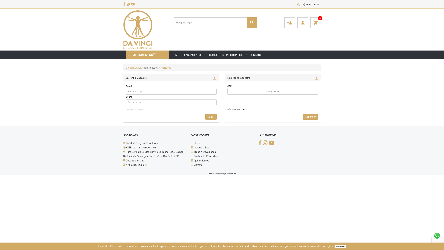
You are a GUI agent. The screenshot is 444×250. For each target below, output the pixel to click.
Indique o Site (201, 147)
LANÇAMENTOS (193, 55)
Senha (129, 97)
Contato (198, 164)
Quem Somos (201, 160)
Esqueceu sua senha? (135, 110)
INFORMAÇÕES (235, 55)
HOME (175, 55)
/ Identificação (149, 67)
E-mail (129, 86)
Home (196, 143)
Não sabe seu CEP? (237, 109)
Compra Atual (133, 67)
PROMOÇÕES (216, 55)
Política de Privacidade (251, 246)
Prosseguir (340, 246)
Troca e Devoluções (204, 151)
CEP (229, 86)
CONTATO (255, 55)
